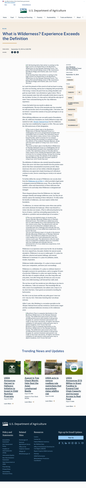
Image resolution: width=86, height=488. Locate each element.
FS (79, 92)
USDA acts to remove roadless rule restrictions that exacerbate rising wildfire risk (53, 386)
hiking (70, 97)
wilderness (71, 120)
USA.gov (21, 451)
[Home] (23, 12)
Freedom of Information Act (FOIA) (7, 451)
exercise (70, 87)
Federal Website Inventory (41, 441)
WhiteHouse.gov (23, 453)
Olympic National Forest (41, 122)
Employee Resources (26, 4)
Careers (36, 437)
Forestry (70, 80)
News (6, 4)
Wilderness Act (73, 125)
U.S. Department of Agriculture (47, 10)
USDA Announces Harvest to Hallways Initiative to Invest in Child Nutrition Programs (11, 387)
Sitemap (36, 453)
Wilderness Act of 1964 (35, 181)
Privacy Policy (6, 469)
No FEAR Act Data (39, 444)
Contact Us (37, 439)
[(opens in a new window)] (59, 443)
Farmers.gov (22, 440)
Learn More (7, 403)
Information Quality (8, 455)
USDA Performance (39, 456)
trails (70, 114)
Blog (14, 4)
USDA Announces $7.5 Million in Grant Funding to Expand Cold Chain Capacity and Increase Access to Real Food (74, 388)
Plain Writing (6, 467)
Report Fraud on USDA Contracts (43, 451)
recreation (71, 109)
